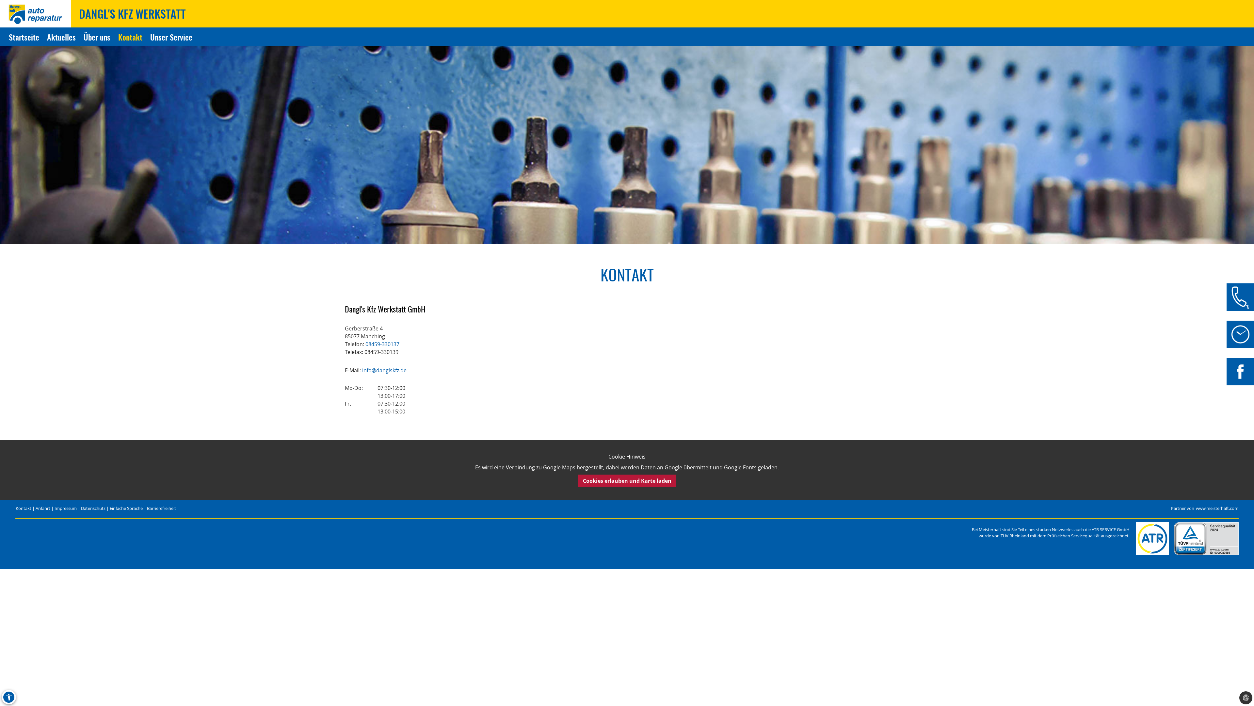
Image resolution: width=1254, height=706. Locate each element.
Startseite (24, 37)
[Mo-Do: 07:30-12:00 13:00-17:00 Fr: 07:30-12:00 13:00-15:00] (1240, 334)
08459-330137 (382, 344)
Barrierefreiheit (161, 508)
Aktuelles (61, 37)
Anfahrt (43, 508)
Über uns (97, 37)
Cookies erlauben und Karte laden (627, 480)
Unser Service (171, 37)
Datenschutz (93, 508)
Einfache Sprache (126, 508)
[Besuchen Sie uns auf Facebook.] (1240, 371)
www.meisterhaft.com (1217, 508)
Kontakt (130, 37)
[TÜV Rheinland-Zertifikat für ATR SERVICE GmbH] (1206, 538)
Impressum (66, 508)
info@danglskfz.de (384, 370)
